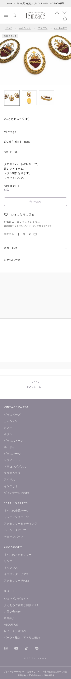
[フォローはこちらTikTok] (26, 648)
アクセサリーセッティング (20, 524)
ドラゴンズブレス (15, 467)
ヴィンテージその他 (16, 493)
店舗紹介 (9, 618)
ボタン (8, 434)
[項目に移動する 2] (29, 98)
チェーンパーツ (13, 537)
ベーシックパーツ (15, 530)
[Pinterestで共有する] (29, 234)
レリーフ (31, 164)
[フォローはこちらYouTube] (16, 648)
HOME (8, 28)
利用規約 (22, 675)
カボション (25, 28)
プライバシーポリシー (14, 671)
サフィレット (12, 460)
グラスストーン (13, 441)
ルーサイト (11, 447)
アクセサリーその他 (16, 581)
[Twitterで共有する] (24, 234)
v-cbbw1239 (61, 28)
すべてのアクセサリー (18, 555)
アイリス (9, 479)
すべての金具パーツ (16, 511)
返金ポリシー (33, 671)
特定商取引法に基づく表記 (55, 671)
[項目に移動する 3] (46, 98)
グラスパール (12, 454)
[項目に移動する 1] (12, 98)
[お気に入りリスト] (64, 12)
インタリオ (11, 486)
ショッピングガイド (16, 599)
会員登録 (8, 225)
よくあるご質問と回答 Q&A (21, 605)
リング (8, 561)
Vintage (10, 132)
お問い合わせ (12, 612)
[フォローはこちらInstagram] (6, 648)
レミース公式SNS (15, 631)
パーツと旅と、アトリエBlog (22, 637)
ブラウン (43, 28)
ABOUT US (11, 625)
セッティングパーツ (16, 517)
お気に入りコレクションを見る (22, 221)
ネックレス (11, 568)
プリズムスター (13, 473)
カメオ (8, 428)
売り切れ (35, 201)
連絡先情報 (49, 675)
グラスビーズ (12, 415)
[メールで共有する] (35, 234)
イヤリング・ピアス (16, 574)
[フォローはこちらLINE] (37, 648)
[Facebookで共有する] (18, 234)
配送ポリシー (35, 675)
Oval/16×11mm (17, 142)
